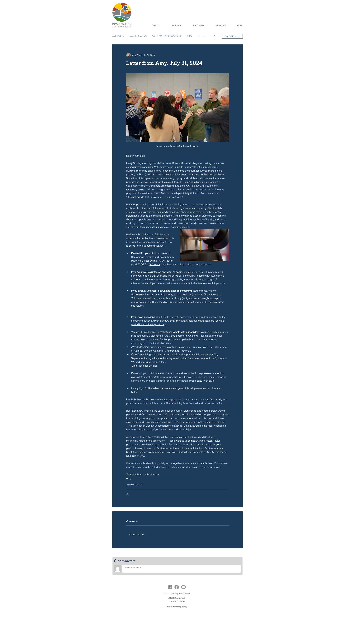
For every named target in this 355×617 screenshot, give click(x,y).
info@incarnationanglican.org (177, 607)
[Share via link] (127, 494)
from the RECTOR (138, 36)
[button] (152, 25)
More (199, 36)
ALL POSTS (118, 36)
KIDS (189, 36)
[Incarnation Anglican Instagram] (170, 587)
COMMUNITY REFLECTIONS (167, 36)
